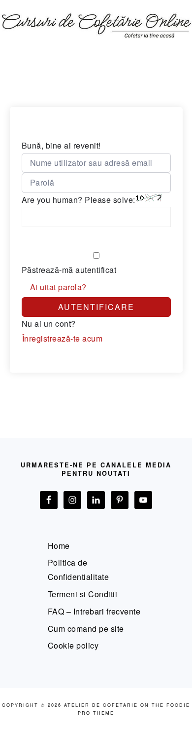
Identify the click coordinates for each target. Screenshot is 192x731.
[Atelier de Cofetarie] (96, 43)
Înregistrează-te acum (62, 338)
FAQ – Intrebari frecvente (94, 611)
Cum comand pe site (86, 628)
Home (59, 545)
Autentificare (96, 306)
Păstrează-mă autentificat (69, 269)
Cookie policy (73, 645)
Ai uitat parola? (58, 287)
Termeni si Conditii (83, 594)
